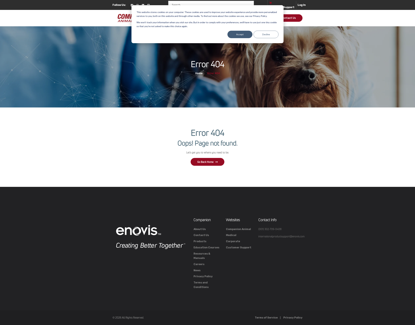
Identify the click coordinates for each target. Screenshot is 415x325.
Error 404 (213, 73)
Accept (240, 34)
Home (199, 73)
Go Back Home (205, 162)
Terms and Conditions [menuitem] (201, 285)
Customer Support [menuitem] (238, 247)
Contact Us (288, 17)
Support (288, 7)
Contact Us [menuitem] (201, 235)
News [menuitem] (197, 270)
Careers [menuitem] (199, 264)
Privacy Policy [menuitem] (203, 276)
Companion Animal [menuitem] (238, 229)
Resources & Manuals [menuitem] (202, 256)
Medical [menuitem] (231, 235)
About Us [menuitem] (200, 229)
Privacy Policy (292, 317)
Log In (302, 4)
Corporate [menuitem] (233, 241)
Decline (266, 34)
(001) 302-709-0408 (270, 229)
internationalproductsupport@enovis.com (281, 236)
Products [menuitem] (200, 241)
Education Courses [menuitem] (206, 247)
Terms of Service (266, 317)
